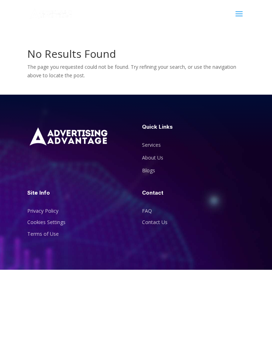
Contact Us (155, 222)
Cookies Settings (46, 222)
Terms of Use (43, 233)
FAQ (147, 210)
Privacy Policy (42, 210)
